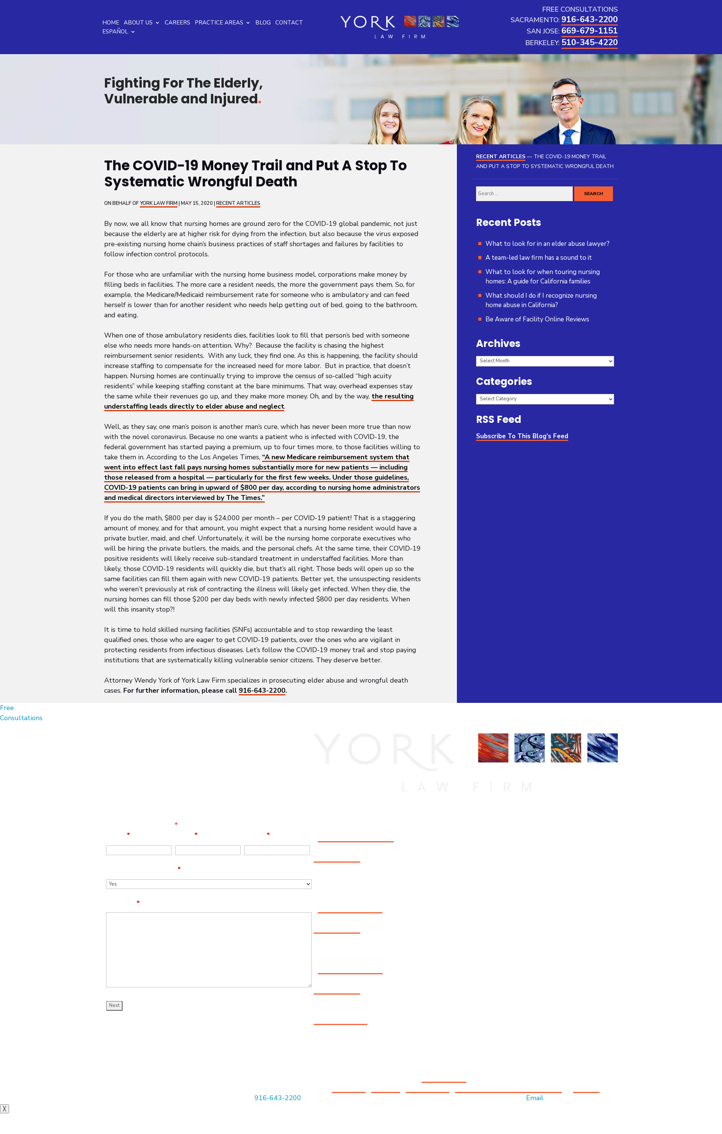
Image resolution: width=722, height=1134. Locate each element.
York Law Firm (158, 203)
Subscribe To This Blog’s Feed (522, 436)
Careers (177, 22)
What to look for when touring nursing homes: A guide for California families (542, 277)
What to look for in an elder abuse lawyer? (547, 243)
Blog (263, 22)
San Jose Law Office (350, 908)
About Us (138, 22)
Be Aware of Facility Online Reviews (537, 319)
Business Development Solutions (508, 1087)
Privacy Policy (427, 1087)
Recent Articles (238, 203)
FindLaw (586, 1087)
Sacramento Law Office (356, 837)
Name (118, 835)
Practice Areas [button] (219, 22)
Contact (289, 22)
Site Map (385, 1087)
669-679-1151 (589, 30)
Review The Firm (340, 1019)
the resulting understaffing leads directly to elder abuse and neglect (259, 401)
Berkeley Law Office (350, 969)
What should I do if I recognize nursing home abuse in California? (541, 300)
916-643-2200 (589, 19)
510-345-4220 (589, 42)
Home (110, 22)
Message (123, 903)
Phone (257, 835)
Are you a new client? (143, 869)
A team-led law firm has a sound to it (538, 257)
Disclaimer (349, 1087)
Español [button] (115, 31)
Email (186, 835)
